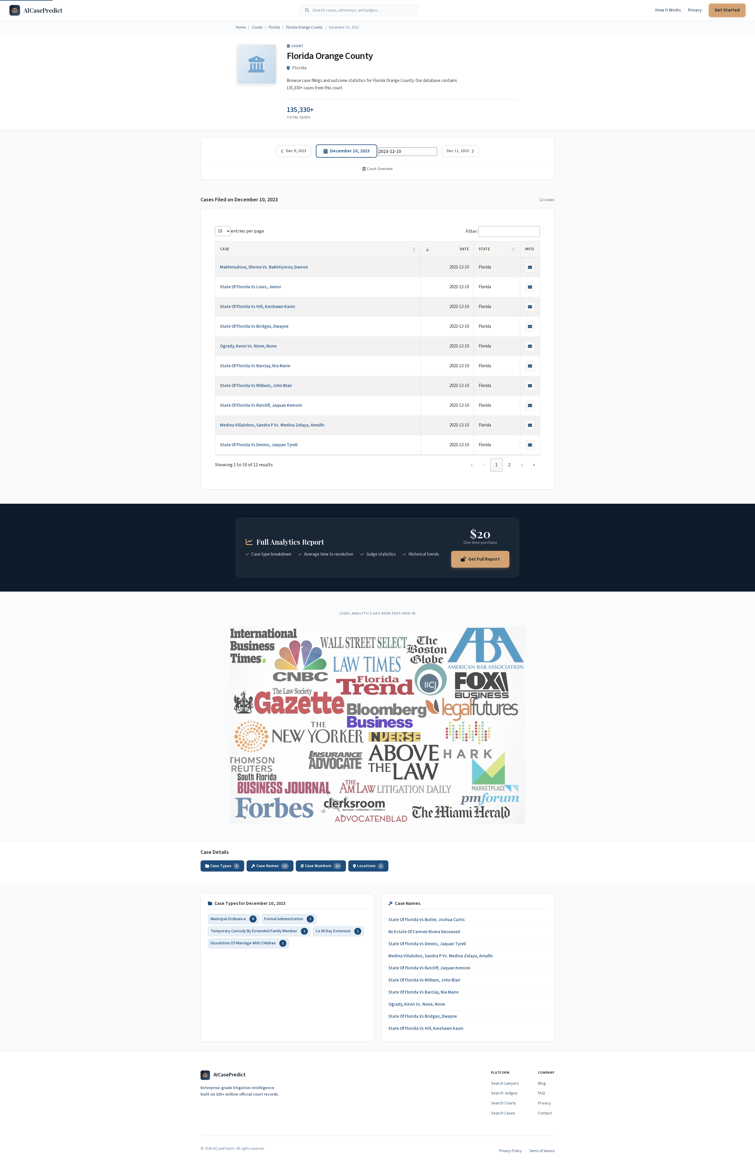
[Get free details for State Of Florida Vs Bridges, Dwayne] (530, 327)
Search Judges (504, 1093)
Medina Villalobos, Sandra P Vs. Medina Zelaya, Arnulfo (272, 425)
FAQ (541, 1093)
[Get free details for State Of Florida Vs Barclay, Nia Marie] (530, 366)
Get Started (727, 10)
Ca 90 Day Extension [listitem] (337, 931)
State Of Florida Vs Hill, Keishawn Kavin (257, 307)
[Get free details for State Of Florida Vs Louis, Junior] (530, 287)
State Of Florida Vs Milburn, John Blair (256, 386)
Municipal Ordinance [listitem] (232, 919)
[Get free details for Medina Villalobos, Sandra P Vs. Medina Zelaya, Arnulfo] (530, 425)
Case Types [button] (223, 866)
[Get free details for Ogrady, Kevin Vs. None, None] (530, 346)
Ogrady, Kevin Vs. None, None (248, 346)
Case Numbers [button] (322, 866)
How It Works (668, 10)
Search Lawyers (505, 1083)
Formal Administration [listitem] (287, 919)
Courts (257, 27)
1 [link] (496, 465)
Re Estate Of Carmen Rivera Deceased (424, 932)
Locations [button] (369, 866)
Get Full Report (484, 559)
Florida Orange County (304, 27)
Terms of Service (541, 1151)
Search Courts (503, 1103)
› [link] (521, 465)
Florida (274, 27)
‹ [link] (484, 465)
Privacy (695, 10)
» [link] (534, 465)
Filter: (472, 231)
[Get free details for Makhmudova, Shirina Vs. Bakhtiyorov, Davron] (530, 267)
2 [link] (509, 465)
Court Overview (379, 169)
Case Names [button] (271, 866)
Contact (545, 1113)
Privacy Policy (510, 1151)
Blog (542, 1083)
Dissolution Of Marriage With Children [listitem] (247, 943)
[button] (414, 249)
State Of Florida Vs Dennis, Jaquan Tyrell (259, 445)
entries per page (247, 231)
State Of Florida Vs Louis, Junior (250, 287)
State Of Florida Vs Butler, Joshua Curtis (426, 920)
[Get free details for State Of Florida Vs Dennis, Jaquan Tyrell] (530, 445)
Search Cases (503, 1113)
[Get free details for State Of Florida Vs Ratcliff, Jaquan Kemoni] (530, 406)
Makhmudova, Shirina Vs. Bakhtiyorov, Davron (264, 267)
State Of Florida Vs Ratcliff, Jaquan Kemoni (261, 405)
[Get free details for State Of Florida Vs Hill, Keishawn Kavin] (530, 307)
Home (241, 27)
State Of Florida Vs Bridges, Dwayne (254, 326)
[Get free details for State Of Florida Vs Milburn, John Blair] (530, 386)
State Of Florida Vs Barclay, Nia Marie (255, 366)
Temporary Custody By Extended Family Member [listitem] (258, 931)
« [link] (472, 465)
